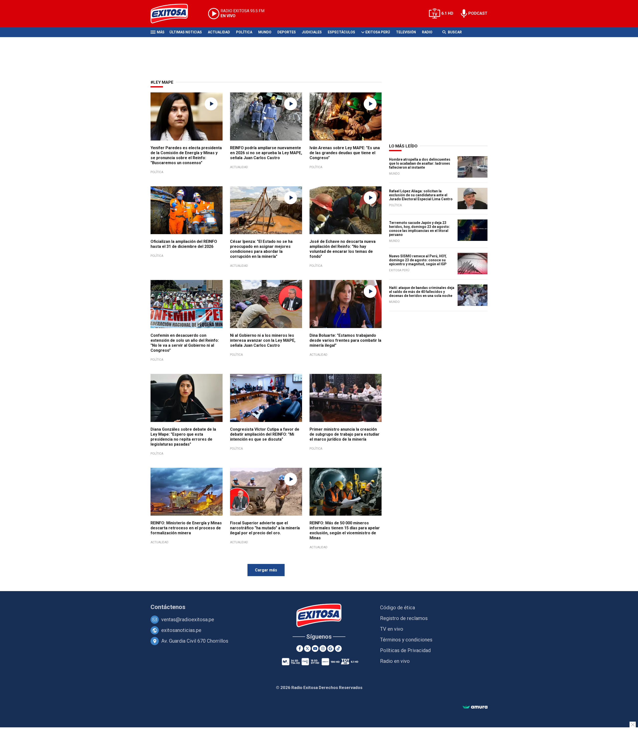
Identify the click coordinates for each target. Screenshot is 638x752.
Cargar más (266, 570)
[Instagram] (322, 648)
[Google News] (330, 648)
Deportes (286, 32)
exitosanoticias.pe (181, 630)
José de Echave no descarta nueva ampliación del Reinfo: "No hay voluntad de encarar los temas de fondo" (343, 249)
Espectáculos (341, 32)
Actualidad (219, 32)
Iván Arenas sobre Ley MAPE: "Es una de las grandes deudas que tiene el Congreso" (345, 152)
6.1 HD (447, 13)
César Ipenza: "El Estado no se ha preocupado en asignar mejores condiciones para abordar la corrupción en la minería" (261, 249)
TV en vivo (391, 629)
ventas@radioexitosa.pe (187, 619)
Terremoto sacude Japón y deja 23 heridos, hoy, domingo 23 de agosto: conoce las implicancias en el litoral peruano (419, 229)
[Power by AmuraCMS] (475, 707)
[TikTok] (338, 648)
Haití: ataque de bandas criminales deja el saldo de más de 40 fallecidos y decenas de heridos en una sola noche (421, 292)
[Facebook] (299, 648)
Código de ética (397, 608)
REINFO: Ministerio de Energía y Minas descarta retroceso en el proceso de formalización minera (186, 528)
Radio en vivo (395, 661)
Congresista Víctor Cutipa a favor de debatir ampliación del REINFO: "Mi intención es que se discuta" (264, 434)
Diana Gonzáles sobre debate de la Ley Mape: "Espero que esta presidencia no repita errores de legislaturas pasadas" (183, 437)
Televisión (406, 32)
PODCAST (477, 13)
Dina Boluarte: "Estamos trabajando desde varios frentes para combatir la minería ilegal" (345, 340)
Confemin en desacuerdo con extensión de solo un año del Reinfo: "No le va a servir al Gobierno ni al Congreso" (185, 343)
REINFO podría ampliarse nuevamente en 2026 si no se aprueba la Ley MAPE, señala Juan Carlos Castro (266, 152)
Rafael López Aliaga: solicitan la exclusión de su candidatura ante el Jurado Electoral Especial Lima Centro (421, 195)
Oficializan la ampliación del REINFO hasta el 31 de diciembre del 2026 (184, 244)
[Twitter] (307, 648)
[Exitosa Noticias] (173, 13)
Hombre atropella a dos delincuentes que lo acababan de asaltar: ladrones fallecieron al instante (419, 163)
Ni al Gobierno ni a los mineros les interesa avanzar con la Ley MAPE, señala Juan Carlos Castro (262, 340)
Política (244, 32)
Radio (427, 32)
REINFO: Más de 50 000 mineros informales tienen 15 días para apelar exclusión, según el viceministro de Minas (345, 530)
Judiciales (312, 32)
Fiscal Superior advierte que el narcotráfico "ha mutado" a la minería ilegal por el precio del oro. (265, 528)
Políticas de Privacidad (405, 650)
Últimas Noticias (185, 32)
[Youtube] (315, 648)
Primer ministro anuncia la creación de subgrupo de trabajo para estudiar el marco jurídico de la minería (345, 434)
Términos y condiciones (406, 640)
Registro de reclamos (404, 618)
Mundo (264, 32)
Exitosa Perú (377, 32)
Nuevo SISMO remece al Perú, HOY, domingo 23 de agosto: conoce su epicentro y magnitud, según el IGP (418, 260)
